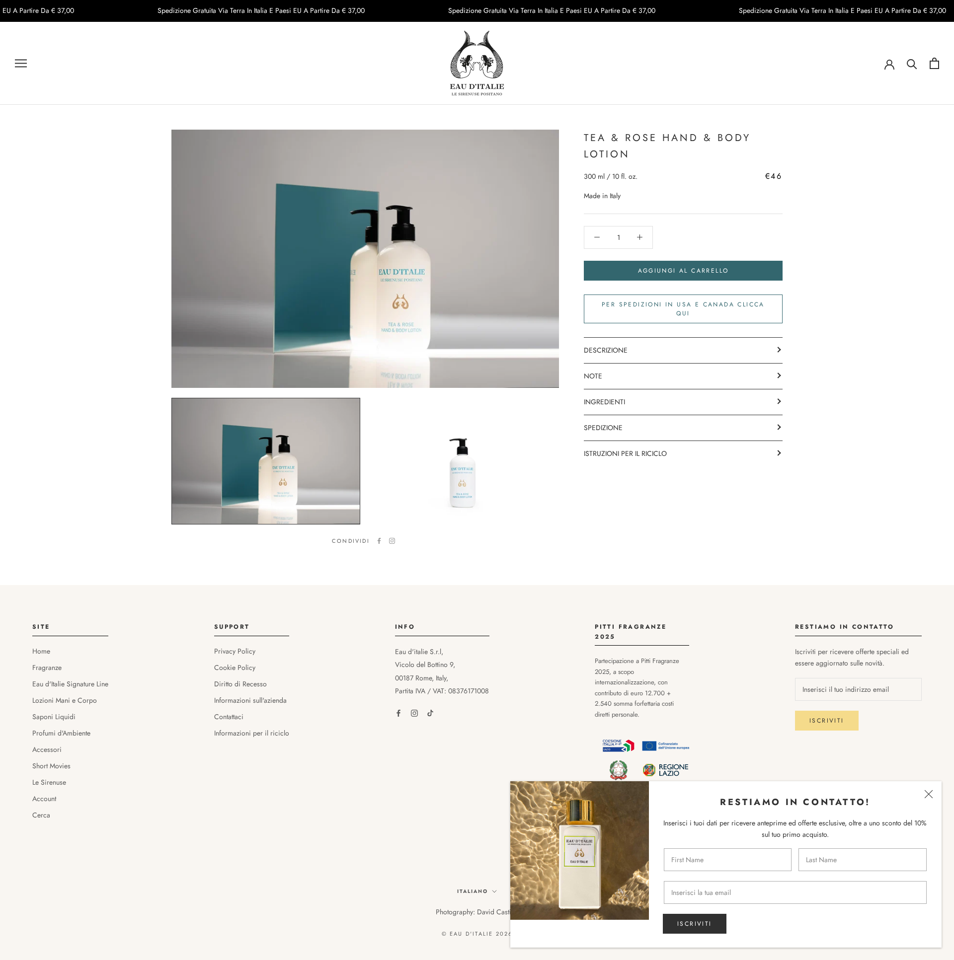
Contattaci (228, 717)
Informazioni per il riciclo (251, 733)
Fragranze (47, 667)
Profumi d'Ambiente (61, 733)
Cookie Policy (234, 667)
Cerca (41, 815)
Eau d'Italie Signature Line (70, 684)
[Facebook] (379, 541)
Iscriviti (694, 923)
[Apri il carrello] (934, 63)
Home (41, 651)
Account (44, 799)
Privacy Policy (234, 651)
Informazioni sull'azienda (250, 700)
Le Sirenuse (49, 782)
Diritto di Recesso (240, 684)
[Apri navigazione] (21, 63)
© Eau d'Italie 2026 (477, 934)
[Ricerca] (912, 63)
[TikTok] (430, 713)
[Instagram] (392, 541)
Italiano (472, 891)
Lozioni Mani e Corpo (64, 700)
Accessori (47, 749)
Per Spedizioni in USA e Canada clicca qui (683, 309)
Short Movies (51, 766)
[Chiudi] (929, 794)
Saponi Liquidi (54, 717)
